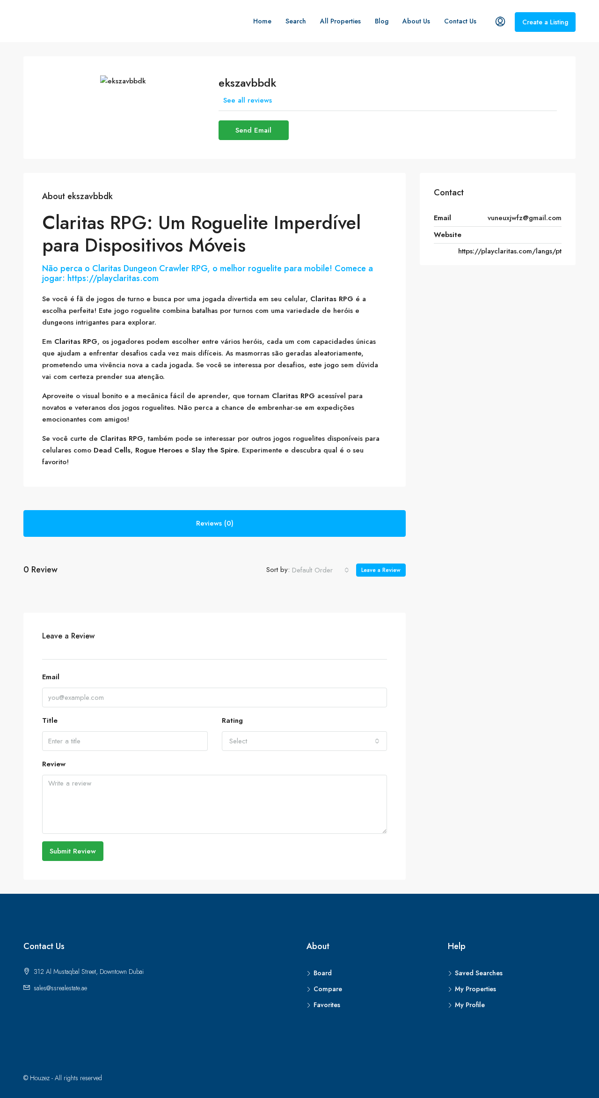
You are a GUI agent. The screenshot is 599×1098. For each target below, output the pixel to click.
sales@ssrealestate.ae (60, 988)
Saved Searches (479, 973)
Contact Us (460, 21)
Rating (232, 720)
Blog (381, 21)
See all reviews (247, 100)
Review (54, 764)
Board (323, 973)
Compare (328, 989)
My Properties (475, 989)
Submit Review (73, 851)
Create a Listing (545, 22)
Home (262, 21)
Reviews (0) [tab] (215, 523)
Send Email (253, 130)
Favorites (327, 1004)
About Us (416, 21)
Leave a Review (381, 570)
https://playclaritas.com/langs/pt (510, 251)
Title (50, 720)
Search (295, 21)
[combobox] (321, 570)
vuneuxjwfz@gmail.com (525, 218)
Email (50, 677)
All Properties (340, 21)
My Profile (470, 1004)
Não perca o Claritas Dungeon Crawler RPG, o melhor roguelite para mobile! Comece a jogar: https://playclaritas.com (207, 273)
